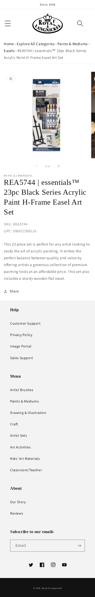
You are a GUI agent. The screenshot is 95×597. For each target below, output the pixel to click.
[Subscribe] (79, 546)
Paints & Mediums (73, 43)
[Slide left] (36, 166)
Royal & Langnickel (52, 588)
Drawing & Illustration (28, 412)
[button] (80, 23)
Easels (9, 50)
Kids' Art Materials (25, 458)
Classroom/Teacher (26, 470)
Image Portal (20, 346)
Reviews (16, 513)
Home (9, 43)
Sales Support (21, 358)
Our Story (18, 502)
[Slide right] (58, 166)
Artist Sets (18, 435)
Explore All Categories (35, 43)
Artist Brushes (21, 390)
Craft (14, 424)
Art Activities (20, 447)
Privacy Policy (21, 334)
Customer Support (25, 323)
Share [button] (14, 291)
